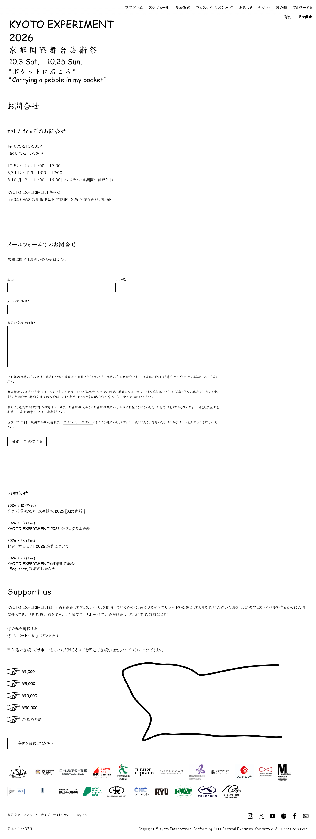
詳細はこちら (159, 614)
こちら (61, 259)
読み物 (281, 7)
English (305, 16)
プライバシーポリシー (78, 422)
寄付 (288, 16)
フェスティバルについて (215, 7)
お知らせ (246, 7)
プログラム (134, 7)
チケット (264, 7)
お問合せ (13, 815)
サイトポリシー (62, 815)
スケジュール (159, 7)
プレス (27, 815)
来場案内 (183, 7)
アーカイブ (42, 815)
